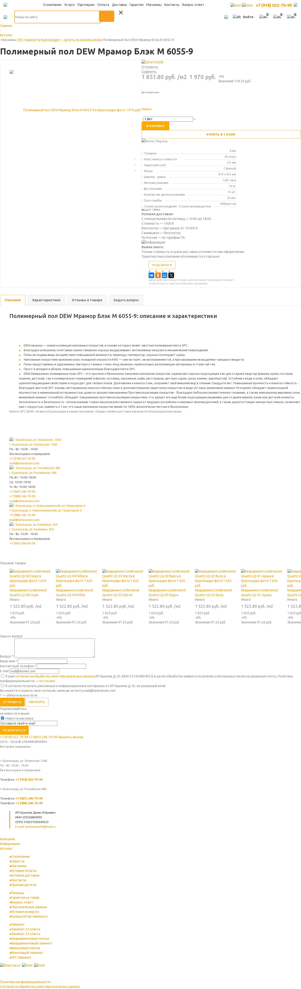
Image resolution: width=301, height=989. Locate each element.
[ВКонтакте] (151, 275)
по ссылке (47, 681)
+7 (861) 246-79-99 (22, 491)
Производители (23, 885)
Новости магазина (19, 718)
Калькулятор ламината (29, 916)
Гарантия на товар (25, 897)
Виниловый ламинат (27, 953)
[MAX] (236, 5)
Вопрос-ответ (22, 902)
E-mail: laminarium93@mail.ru (35, 826)
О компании (20, 856)
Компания (7, 839)
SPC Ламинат (21, 957)
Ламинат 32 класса (25, 929)
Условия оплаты (23, 871)
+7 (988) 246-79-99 (22, 496)
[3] (154, 114)
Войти (248, 17)
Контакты (18, 880)
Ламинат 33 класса (25, 934)
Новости (17, 861)
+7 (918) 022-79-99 (274, 5)
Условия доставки (25, 875)
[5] (164, 114)
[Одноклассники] (158, 275)
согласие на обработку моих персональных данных (55, 676)
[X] (171, 275)
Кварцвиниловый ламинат (31, 943)
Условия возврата (25, 912)
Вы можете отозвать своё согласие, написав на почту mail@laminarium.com (57, 690)
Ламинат (18, 924)
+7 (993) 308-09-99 (22, 543)
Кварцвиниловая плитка (30, 938)
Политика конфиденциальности (25, 982)
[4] (159, 114)
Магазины (19, 866)
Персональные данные (29, 907)
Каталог (6, 848)
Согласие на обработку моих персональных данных (40, 987)
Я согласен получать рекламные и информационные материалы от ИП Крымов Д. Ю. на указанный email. (85, 686)
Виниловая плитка (25, 948)
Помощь (17, 893)
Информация (10, 844)
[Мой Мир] (164, 275)
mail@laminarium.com (24, 463)
